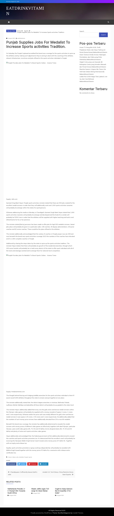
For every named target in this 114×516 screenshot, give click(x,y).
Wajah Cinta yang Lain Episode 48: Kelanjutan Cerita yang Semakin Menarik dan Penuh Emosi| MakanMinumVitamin (93, 64)
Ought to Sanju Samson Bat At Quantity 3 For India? (63, 491)
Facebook (11, 464)
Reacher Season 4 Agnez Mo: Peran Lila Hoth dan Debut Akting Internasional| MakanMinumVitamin (93, 71)
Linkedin (44, 464)
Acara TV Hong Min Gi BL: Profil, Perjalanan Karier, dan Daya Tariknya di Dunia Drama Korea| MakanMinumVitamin (93, 49)
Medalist (21, 457)
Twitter (22, 464)
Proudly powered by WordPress (41, 513)
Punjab (26, 457)
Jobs (17, 457)
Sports (30, 457)
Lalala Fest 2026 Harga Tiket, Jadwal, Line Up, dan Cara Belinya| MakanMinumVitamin (93, 79)
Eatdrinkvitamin (25, 11)
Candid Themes (78, 513)
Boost (10, 457)
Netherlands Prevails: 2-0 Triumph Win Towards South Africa (16, 491)
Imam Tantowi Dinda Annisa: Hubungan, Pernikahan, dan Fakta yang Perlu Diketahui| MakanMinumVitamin (93, 57)
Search (82, 31)
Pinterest (33, 464)
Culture (14, 457)
